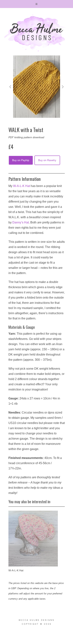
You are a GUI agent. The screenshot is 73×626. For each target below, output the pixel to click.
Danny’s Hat (20, 222)
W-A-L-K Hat (21, 186)
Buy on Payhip (20, 160)
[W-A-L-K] (33, 538)
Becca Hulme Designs (36, 33)
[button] (36, 4)
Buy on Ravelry (47, 160)
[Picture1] (36, 116)
